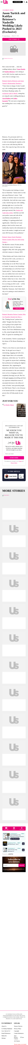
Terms (20, 461)
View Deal (18, 308)
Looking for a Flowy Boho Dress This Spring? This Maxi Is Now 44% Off (18, 303)
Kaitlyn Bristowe (10, 71)
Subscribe (17, 2)
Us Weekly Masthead (7, 1028)
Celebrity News (8, 10)
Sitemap (4, 1038)
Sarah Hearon (7, 36)
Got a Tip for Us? (6, 1031)
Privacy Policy (14, 463)
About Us (4, 1026)
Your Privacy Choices (16, 1037)
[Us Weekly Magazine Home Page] (5, 2)
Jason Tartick (21, 69)
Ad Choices (17, 1041)
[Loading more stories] (14, 507)
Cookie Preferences (19, 1033)
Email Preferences (6, 1033)
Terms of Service (18, 1026)
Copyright (16, 1031)
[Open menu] (2, 1)
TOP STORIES (13, 39)
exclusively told (10, 93)
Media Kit (4, 1035)
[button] (24, 2)
